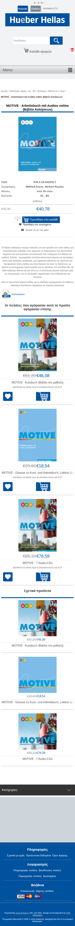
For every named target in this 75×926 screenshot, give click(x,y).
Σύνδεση (35, 9)
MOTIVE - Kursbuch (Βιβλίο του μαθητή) (37, 382)
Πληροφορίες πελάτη (25, 870)
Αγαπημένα (49, 876)
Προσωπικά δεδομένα (38, 855)
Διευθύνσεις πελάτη (50, 870)
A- (35, 3)
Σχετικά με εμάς (16, 855)
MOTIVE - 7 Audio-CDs (38, 562)
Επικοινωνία (27, 891)
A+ (42, 3)
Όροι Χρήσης (60, 855)
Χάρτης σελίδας (45, 891)
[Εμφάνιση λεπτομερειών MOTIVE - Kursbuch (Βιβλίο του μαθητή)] (37, 344)
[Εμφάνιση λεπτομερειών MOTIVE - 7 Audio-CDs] (37, 525)
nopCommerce (22, 913)
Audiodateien (18, 294)
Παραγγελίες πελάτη (30, 876)
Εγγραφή (22, 9)
